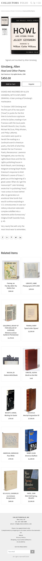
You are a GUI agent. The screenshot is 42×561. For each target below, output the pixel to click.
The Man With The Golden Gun (11, 287)
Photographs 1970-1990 (31, 286)
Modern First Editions (16, 11)
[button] (32, 551)
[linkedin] (20, 237)
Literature (7, 11)
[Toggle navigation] (39, 3)
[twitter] (15, 237)
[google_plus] (7, 237)
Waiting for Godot (11, 415)
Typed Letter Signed (31, 328)
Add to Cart (10, 84)
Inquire (31, 84)
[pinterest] (11, 237)
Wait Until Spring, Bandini (31, 497)
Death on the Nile (31, 375)
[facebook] (2, 237)
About (21, 535)
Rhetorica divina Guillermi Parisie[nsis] (10, 334)
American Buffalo (31, 456)
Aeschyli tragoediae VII (31, 415)
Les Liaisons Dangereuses (10, 497)
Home (2, 11)
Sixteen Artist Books (11, 375)
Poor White (11, 456)
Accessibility (21, 542)
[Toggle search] (31, 3)
